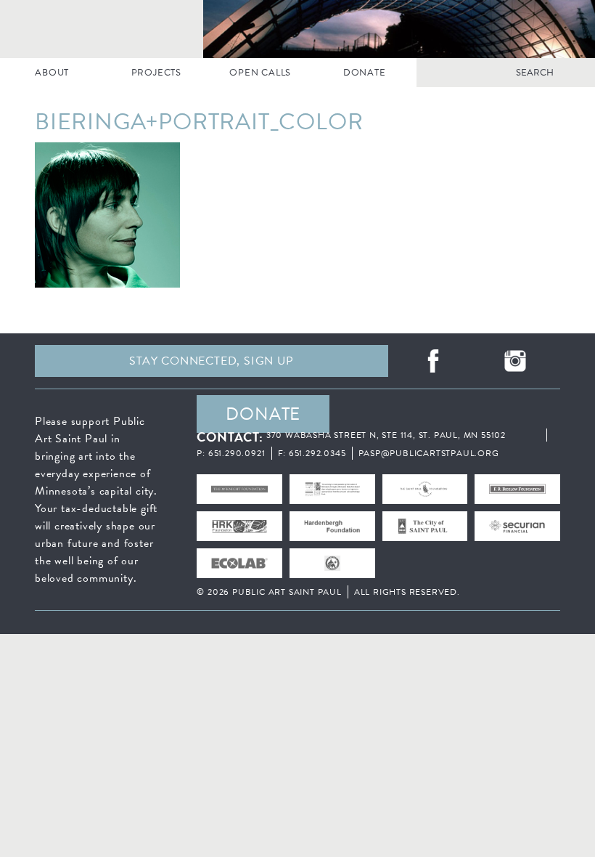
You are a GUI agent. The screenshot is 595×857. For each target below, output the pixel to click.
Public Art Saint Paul (297, 29)
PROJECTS (156, 72)
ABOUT (52, 72)
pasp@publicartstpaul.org (428, 453)
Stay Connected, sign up (211, 361)
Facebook (433, 361)
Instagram (515, 361)
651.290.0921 (237, 453)
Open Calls (260, 72)
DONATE (364, 72)
